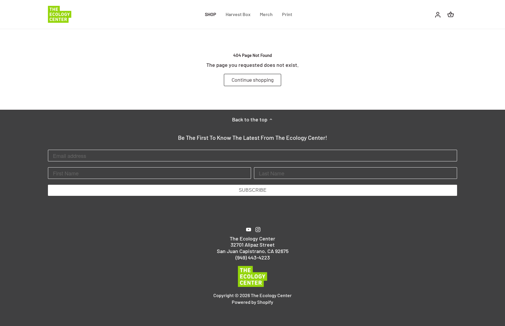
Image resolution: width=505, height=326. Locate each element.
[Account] (437, 14)
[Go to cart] (450, 14)
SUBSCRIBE (253, 190)
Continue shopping (252, 79)
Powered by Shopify (252, 302)
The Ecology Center (271, 295)
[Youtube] (248, 229)
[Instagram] (257, 229)
